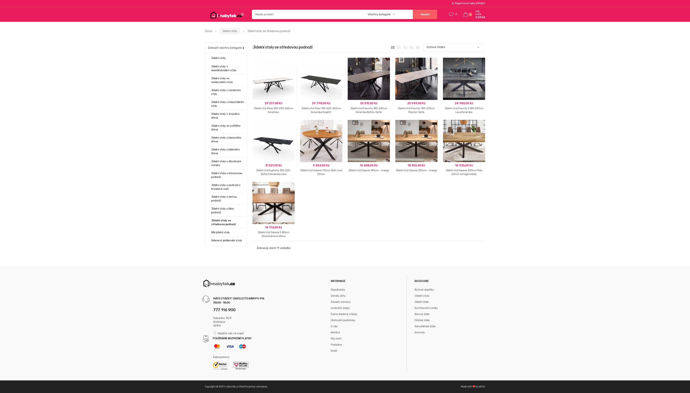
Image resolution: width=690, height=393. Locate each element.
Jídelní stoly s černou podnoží (224, 198)
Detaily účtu (338, 295)
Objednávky (338, 289)
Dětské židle (422, 320)
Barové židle (422, 314)
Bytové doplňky (424, 289)
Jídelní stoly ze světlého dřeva (225, 127)
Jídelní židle (422, 302)
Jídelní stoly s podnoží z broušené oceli (225, 186)
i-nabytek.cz (231, 386)
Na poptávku (321, 185)
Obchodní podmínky (343, 320)
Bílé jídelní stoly (220, 232)
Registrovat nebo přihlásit (470, 3)
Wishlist (335, 332)
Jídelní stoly (229, 31)
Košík (334, 350)
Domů (208, 31)
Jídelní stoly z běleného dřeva (225, 151)
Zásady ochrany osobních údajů (341, 305)
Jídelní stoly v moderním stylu (226, 92)
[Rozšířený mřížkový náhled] (399, 47)
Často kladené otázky (344, 314)
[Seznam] (411, 47)
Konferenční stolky (426, 308)
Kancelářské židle (425, 326)
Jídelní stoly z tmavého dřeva (225, 115)
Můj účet (336, 338)
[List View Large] (405, 47)
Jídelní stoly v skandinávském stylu (223, 68)
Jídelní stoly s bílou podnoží (222, 210)
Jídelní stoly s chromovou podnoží (226, 175)
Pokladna (336, 344)
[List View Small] (418, 47)
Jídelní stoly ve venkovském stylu (222, 80)
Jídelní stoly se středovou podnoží (223, 222)
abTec (482, 386)
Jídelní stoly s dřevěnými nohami (226, 163)
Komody (420, 332)
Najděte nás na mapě (231, 333)
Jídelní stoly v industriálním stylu (227, 103)
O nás (334, 326)
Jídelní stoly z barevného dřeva (226, 139)
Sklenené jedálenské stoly (226, 240)
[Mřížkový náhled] (393, 47)
